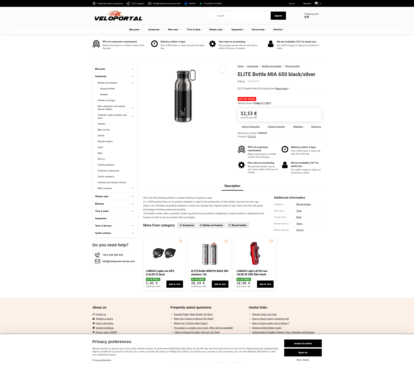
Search (278, 15)
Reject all (303, 352)
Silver (299, 210)
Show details (303, 359)
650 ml (299, 229)
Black (299, 217)
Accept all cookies (303, 343)
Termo (299, 223)
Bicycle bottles (303, 204)
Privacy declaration (101, 360)
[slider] (253, 81)
